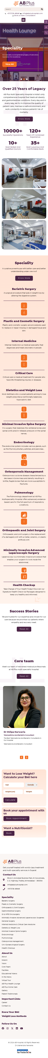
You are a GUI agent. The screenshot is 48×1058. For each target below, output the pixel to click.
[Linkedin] (17, 1028)
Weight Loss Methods (14, 1016)
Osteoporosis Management (24, 472)
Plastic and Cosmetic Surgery (24, 321)
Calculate (10, 800)
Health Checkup (24, 585)
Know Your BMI (10, 1012)
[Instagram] (7, 1028)
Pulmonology (24, 493)
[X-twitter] (12, 1028)
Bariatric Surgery (24, 289)
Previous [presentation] (21, 757)
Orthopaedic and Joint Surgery (24, 530)
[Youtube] (21, 1028)
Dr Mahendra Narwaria (24, 1045)
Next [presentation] (26, 757)
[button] (23, 20)
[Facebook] (3, 1028)
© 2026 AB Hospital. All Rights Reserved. (24, 1043)
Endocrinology (24, 442)
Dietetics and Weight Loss (24, 390)
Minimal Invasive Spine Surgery (24, 424)
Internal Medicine (24, 341)
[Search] (42, 9)
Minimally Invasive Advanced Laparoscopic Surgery (24, 551)
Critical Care (24, 373)
